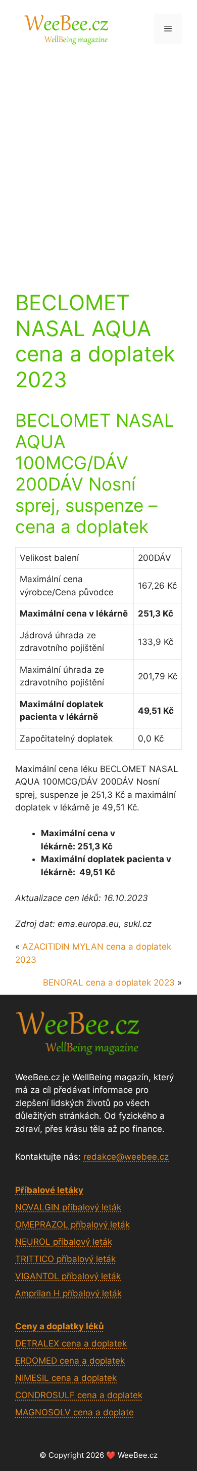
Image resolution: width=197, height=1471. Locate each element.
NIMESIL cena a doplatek (66, 1378)
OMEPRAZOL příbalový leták (72, 1224)
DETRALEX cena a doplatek (71, 1343)
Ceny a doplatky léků (59, 1326)
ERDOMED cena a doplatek (70, 1361)
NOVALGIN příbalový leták (68, 1207)
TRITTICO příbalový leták (65, 1259)
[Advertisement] (98, 161)
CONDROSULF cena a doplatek (78, 1395)
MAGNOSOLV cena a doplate (74, 1412)
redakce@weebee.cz (126, 1157)
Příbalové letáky (49, 1190)
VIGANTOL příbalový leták (68, 1276)
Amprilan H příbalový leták (68, 1293)
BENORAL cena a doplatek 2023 (109, 982)
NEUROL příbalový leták (63, 1242)
